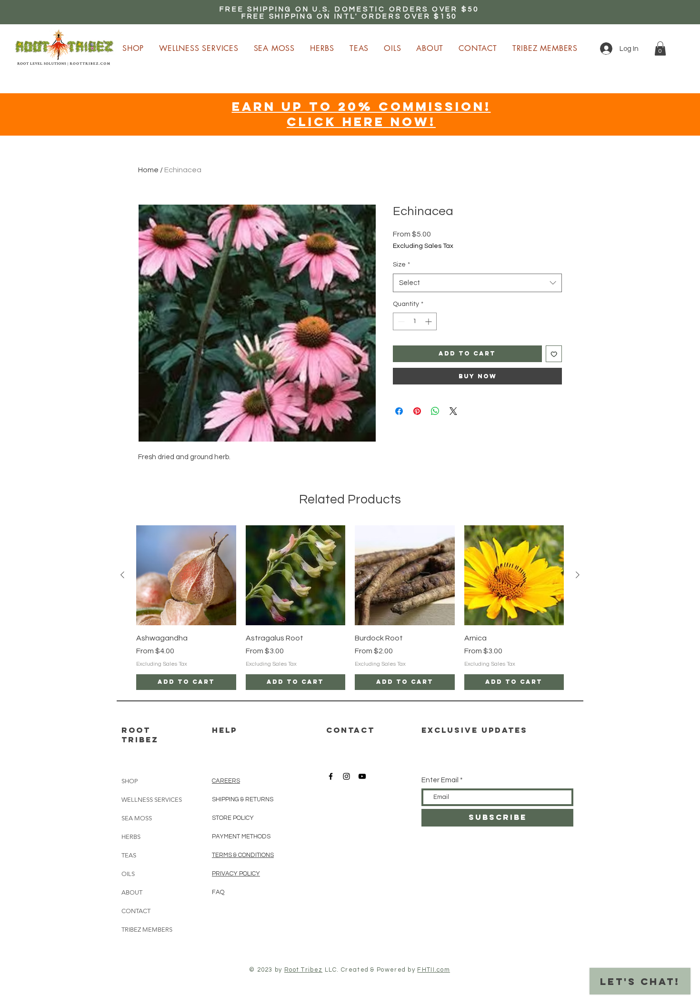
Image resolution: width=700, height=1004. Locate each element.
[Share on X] (453, 411)
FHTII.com (433, 969)
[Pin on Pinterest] (417, 411)
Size (401, 264)
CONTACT (135, 911)
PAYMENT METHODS (241, 836)
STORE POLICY (233, 818)
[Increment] (429, 321)
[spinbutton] (414, 321)
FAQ (218, 892)
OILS (128, 873)
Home (148, 170)
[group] (350, 607)
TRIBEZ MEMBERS (146, 929)
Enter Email (440, 780)
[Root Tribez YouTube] (362, 776)
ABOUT (131, 892)
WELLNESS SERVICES (151, 799)
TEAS (128, 855)
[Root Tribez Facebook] (330, 776)
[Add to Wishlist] (554, 353)
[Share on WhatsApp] (435, 411)
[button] (660, 48)
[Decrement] (400, 321)
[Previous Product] (122, 575)
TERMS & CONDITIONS (243, 855)
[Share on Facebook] (399, 411)
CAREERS (226, 781)
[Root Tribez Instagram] (346, 776)
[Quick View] (186, 575)
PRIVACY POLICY (236, 873)
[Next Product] (577, 575)
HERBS (130, 836)
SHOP (129, 781)
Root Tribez (303, 969)
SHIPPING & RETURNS (242, 799)
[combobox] (477, 283)
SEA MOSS (136, 818)
